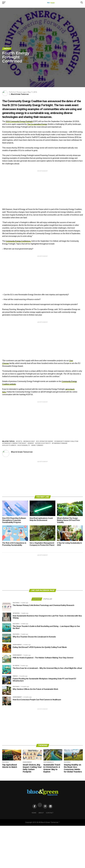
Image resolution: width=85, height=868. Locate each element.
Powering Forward (60, 443)
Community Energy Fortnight (14, 443)
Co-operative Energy (45, 441)
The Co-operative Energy (37, 124)
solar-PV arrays (9, 445)
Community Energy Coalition (66, 441)
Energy (31, 443)
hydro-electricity (43, 443)
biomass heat (29, 441)
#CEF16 (19, 441)
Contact (49, 813)
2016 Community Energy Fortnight (19, 121)
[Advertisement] (42, 187)
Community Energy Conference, (18, 241)
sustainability (24, 445)
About (41, 813)
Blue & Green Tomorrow (20, 94)
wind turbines (37, 445)
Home (34, 813)
